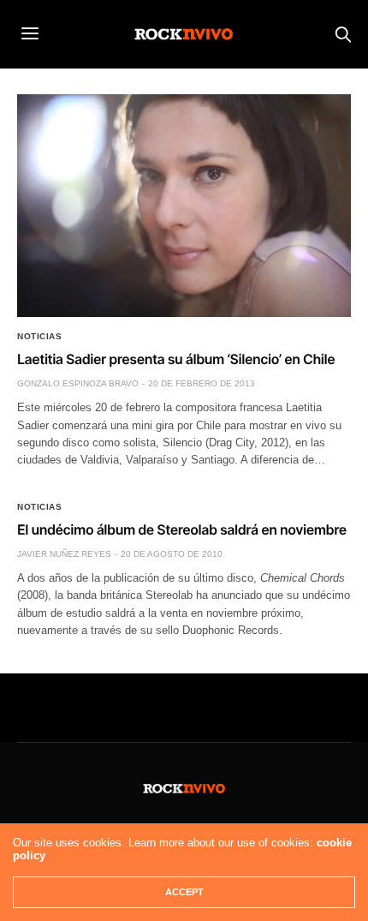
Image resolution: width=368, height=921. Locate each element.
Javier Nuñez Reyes (64, 554)
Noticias (39, 336)
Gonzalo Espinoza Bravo (78, 383)
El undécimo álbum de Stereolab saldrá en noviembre (182, 529)
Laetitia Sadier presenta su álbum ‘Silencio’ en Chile (176, 359)
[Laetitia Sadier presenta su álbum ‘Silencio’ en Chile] (184, 205)
